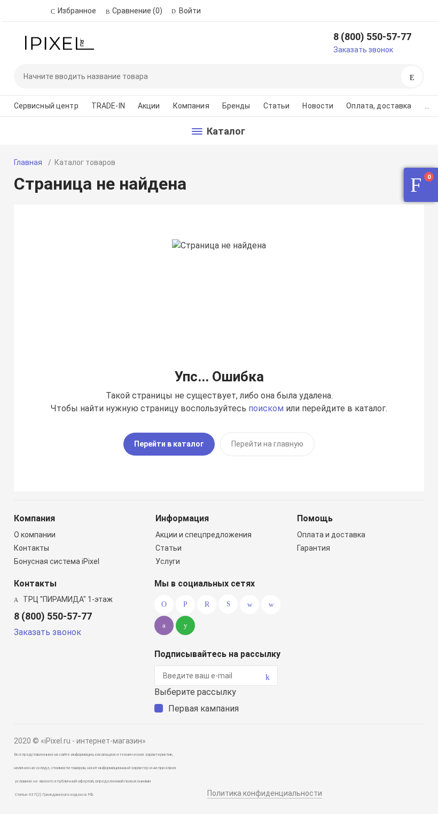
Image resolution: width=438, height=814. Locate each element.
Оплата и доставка (331, 534)
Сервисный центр (46, 105)
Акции (149, 105)
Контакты (31, 548)
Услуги (167, 561)
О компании (35, 534)
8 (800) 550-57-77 (372, 36)
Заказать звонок (363, 49)
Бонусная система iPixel (56, 561)
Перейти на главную (267, 444)
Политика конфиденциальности (264, 793)
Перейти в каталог (169, 444)
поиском (266, 408)
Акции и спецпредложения (203, 534)
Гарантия (313, 548)
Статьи (276, 105)
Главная (28, 162)
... (427, 105)
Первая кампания (203, 708)
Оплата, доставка (378, 105)
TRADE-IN (108, 105)
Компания (191, 105)
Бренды (236, 105)
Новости (317, 105)
